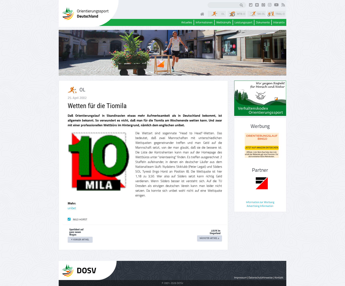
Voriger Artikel (80, 239)
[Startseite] (203, 14)
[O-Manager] (251, 4)
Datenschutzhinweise (261, 277)
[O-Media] (257, 4)
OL (222, 14)
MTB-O (241, 14)
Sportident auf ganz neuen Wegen (76, 232)
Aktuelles (186, 22)
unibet (72, 208)
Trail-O (280, 14)
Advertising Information (260, 206)
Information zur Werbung (260, 202)
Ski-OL (261, 14)
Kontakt (279, 277)
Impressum (240, 277)
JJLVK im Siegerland (215, 232)
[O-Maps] (263, 4)
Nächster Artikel (209, 238)
